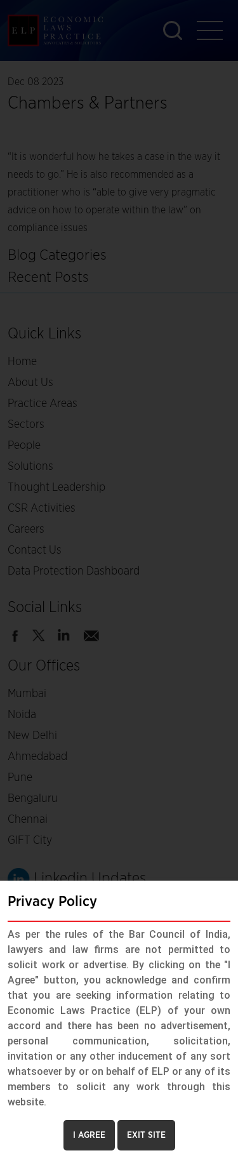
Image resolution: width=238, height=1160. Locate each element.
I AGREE (89, 1135)
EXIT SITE (146, 1135)
